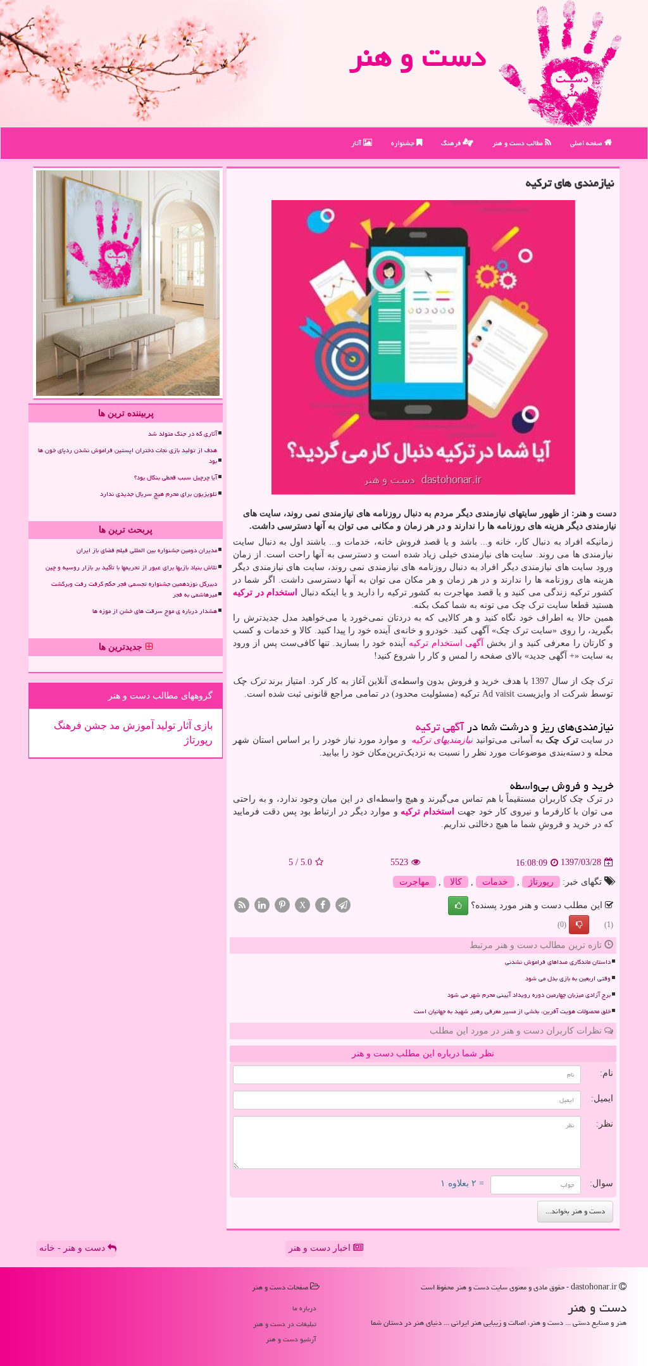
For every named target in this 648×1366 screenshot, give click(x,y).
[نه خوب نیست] (579, 924)
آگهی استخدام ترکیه (446, 643)
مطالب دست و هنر (518, 142)
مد (113, 725)
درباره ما (304, 1308)
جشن (94, 725)
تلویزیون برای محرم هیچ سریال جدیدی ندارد (158, 494)
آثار (357, 142)
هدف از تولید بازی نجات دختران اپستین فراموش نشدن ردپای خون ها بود (127, 455)
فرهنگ (452, 142)
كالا (456, 882)
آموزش (137, 725)
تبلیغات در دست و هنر (284, 1324)
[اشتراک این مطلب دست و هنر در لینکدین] (262, 904)
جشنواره (403, 142)
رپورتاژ (541, 882)
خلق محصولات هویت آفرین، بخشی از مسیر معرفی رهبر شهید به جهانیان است (512, 1011)
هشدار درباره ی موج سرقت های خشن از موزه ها (154, 611)
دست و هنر (417, 56)
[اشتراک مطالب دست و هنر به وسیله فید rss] (242, 904)
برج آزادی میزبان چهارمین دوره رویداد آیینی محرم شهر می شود (529, 995)
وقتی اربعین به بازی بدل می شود (568, 978)
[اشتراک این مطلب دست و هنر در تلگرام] (343, 904)
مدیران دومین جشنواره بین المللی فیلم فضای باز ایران (147, 550)
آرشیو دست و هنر (291, 1339)
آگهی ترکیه (440, 726)
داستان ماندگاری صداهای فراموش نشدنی (558, 962)
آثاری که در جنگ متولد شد (182, 433)
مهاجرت (414, 882)
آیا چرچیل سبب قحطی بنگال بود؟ (175, 477)
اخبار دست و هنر (321, 1248)
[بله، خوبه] (458, 905)
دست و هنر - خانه (73, 1248)
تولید (164, 725)
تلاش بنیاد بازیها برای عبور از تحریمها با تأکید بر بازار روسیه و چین (131, 567)
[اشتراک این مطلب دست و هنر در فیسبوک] (323, 904)
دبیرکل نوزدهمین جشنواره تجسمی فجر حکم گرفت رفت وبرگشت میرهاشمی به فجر (134, 589)
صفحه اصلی (587, 142)
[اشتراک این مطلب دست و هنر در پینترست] (282, 904)
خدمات (495, 882)
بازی (202, 725)
